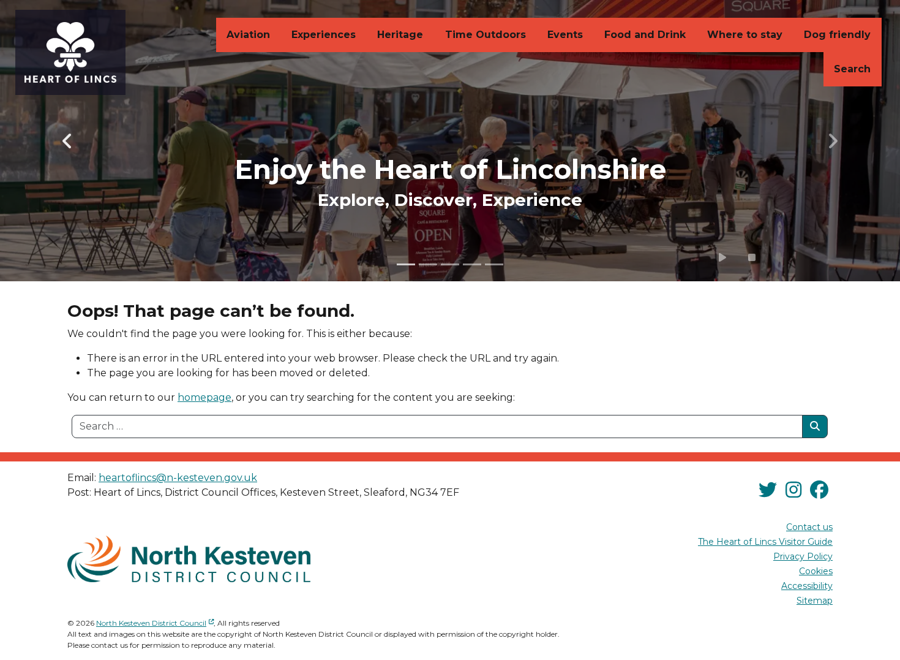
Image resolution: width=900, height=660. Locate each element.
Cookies (816, 571)
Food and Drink (645, 34)
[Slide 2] (428, 264)
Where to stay (744, 34)
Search (852, 69)
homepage (204, 397)
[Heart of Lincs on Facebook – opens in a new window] (819, 490)
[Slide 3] (450, 264)
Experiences (323, 34)
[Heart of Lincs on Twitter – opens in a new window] (767, 490)
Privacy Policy (803, 556)
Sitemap (815, 600)
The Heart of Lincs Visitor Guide (765, 541)
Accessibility (807, 585)
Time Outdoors (485, 34)
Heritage (400, 34)
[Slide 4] (472, 264)
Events (565, 34)
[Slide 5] (494, 264)
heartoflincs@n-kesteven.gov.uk (178, 478)
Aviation (248, 34)
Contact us (809, 527)
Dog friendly (837, 34)
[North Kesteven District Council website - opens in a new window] (188, 559)
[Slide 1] (406, 264)
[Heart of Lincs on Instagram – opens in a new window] (793, 490)
